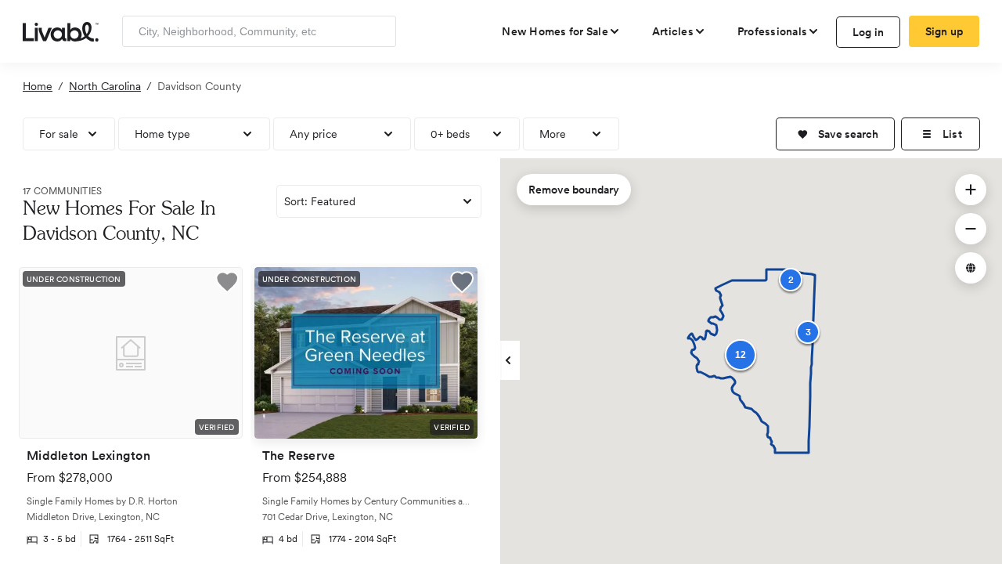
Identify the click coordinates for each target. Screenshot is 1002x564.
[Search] (378, 31)
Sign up (944, 31)
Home (37, 86)
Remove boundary (573, 189)
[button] (835, 134)
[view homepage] (61, 30)
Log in (868, 32)
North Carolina (105, 86)
